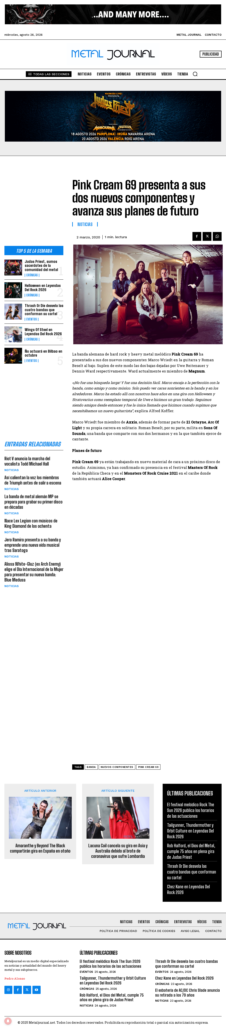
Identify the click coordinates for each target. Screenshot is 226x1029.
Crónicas (32, 275)
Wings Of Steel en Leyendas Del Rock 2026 (43, 331)
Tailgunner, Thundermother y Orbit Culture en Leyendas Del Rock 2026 (190, 830)
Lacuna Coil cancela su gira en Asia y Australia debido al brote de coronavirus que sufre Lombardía (117, 851)
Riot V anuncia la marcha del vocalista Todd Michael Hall (27, 461)
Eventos (31, 319)
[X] (207, 236)
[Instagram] (8, 990)
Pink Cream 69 (148, 767)
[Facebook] (196, 236)
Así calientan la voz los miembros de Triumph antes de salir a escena (32, 480)
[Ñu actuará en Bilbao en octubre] (13, 356)
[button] (195, 74)
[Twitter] (27, 990)
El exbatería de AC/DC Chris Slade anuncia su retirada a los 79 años (187, 992)
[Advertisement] (33, 207)
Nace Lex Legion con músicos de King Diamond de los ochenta (30, 523)
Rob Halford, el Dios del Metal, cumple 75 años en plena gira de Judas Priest (191, 851)
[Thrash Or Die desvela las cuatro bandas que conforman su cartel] (13, 312)
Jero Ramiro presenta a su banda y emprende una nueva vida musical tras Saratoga (32, 545)
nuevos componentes (117, 767)
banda (91, 767)
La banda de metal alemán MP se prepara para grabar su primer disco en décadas (33, 502)
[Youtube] (36, 990)
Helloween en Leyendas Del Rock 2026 (43, 287)
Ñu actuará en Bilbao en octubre (43, 353)
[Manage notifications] (7, 1021)
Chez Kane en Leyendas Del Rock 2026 (184, 978)
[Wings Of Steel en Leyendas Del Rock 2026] (13, 334)
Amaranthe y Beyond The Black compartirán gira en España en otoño (40, 848)
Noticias (11, 470)
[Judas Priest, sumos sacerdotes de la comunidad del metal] (13, 267)
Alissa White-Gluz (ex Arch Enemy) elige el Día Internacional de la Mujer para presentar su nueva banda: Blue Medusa (33, 571)
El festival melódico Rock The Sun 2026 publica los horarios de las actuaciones (190, 810)
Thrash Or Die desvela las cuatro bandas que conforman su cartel (44, 309)
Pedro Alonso (14, 978)
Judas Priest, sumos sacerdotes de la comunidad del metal (41, 265)
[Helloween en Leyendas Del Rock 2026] (13, 290)
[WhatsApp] (217, 236)
